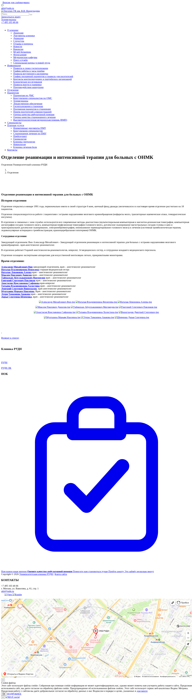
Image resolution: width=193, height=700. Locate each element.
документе (142, 691)
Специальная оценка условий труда (31, 63)
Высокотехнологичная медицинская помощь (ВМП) (40, 120)
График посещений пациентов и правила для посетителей (43, 76)
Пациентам (13, 92)
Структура (18, 41)
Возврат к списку (10, 338)
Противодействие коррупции (28, 87)
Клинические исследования (27, 82)
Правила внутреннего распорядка (30, 73)
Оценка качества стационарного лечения (34, 117)
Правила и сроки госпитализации (30, 68)
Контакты (12, 150)
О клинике (12, 30)
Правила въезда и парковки (27, 84)
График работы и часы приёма (28, 71)
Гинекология (19, 139)
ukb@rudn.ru (7, 8)
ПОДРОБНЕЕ (14, 694)
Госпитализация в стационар (28, 106)
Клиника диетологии (24, 141)
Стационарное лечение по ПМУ (29, 133)
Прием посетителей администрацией (32, 111)
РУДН (4, 362)
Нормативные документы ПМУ (29, 128)
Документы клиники (24, 35)
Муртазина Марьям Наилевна (17, 291)
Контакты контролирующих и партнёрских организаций (42, 79)
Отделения (12, 90)
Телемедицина (20, 101)
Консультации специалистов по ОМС (32, 98)
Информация (14, 65)
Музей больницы (22, 52)
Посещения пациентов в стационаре (32, 109)
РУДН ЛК (6, 368)
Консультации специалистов (28, 131)
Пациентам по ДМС (23, 95)
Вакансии (18, 49)
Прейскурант (20, 136)
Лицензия (18, 33)
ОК (3, 694)
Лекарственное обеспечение (27, 103)
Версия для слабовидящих (16, 2)
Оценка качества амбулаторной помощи (33, 114)
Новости (17, 46)
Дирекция (18, 38)
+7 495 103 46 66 (9, 22)
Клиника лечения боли (25, 147)
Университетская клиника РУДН (36, 574)
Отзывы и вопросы (23, 43)
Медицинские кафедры (25, 57)
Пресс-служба (20, 60)
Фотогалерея (19, 54)
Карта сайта (61, 574)
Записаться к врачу (11, 17)
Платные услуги (15, 125)
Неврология (19, 144)
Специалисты (14, 122)
